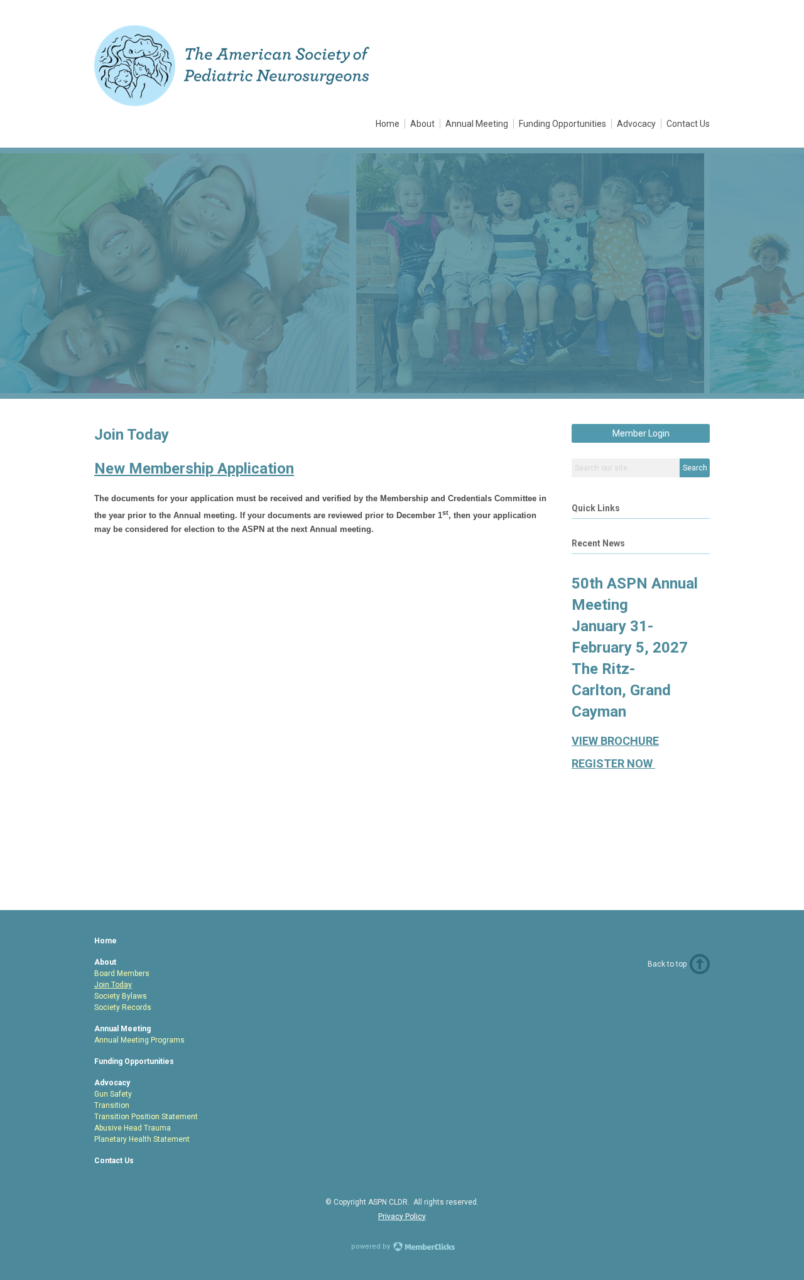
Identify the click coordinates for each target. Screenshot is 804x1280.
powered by (371, 1246)
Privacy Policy (402, 1216)
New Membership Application (194, 468)
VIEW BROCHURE (615, 740)
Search (695, 468)
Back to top (667, 964)
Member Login (641, 433)
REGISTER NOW (613, 763)
